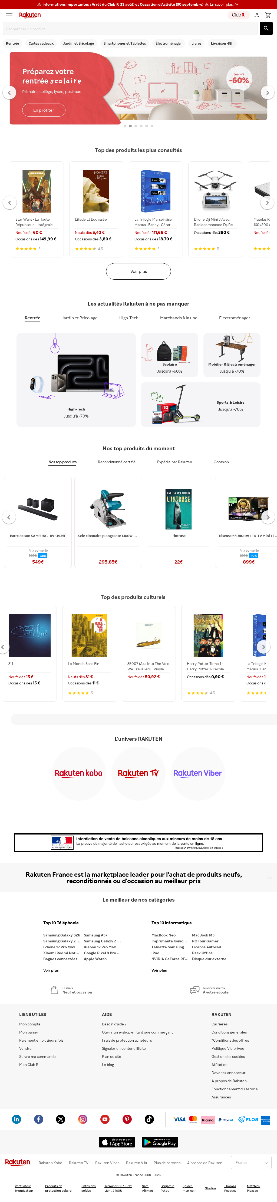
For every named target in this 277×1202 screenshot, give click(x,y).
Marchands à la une (178, 317)
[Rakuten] (29, 15)
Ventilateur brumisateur (24, 1188)
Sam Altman (147, 1188)
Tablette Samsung (167, 947)
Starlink (210, 1188)
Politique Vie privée (228, 1048)
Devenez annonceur (229, 1072)
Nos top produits (62, 461)
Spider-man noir (189, 1188)
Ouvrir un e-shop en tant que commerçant (137, 1032)
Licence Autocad (206, 947)
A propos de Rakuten (229, 1080)
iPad (155, 953)
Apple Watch (95, 958)
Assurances (221, 1097)
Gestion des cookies (228, 1056)
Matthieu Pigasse (253, 1188)
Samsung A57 (95, 935)
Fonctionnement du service (235, 1089)
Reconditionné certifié (117, 461)
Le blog (108, 1064)
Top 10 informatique (171, 922)
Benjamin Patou (167, 1188)
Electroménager (234, 317)
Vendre (25, 1048)
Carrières (219, 1024)
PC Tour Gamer (205, 941)
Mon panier (28, 1032)
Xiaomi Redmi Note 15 (62, 953)
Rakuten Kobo (50, 1163)
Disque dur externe (209, 958)
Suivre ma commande (37, 1056)
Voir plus (138, 271)
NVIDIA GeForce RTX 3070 (171, 958)
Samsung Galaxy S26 (61, 935)
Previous (9, 92)
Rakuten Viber (107, 1163)
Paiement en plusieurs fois (41, 1040)
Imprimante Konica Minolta (171, 941)
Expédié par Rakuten (174, 461)
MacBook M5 (203, 935)
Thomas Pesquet (230, 1188)
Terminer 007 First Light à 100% (118, 1188)
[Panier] (268, 15)
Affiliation (219, 1064)
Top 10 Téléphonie (61, 922)
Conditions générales (229, 1032)
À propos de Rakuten (204, 1163)
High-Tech (128, 317)
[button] (225, 4)
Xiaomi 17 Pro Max (100, 947)
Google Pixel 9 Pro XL (102, 953)
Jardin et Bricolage (80, 317)
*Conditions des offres (230, 1040)
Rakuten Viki (136, 1163)
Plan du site (111, 1056)
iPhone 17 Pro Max (59, 947)
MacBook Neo (163, 935)
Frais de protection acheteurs (127, 1040)
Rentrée (32, 317)
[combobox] (131, 29)
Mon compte (30, 1024)
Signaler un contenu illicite (124, 1048)
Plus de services (167, 1163)
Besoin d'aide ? (114, 1024)
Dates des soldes (88, 1188)
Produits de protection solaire (58, 1188)
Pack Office (202, 953)
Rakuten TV (78, 1163)
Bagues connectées (60, 958)
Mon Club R (28, 1064)
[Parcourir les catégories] (10, 15)
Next (268, 92)
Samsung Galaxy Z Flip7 (63, 941)
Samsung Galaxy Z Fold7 (104, 941)
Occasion (221, 461)
